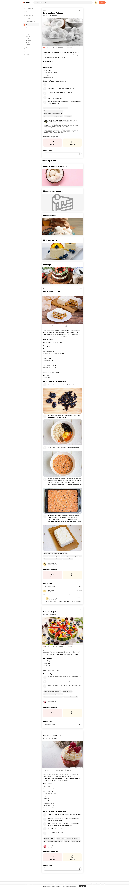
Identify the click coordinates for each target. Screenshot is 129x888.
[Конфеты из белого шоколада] (62, 177)
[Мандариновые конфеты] (62, 202)
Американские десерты (49, 838)
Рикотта (45, 70)
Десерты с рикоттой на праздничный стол (53, 113)
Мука (44, 356)
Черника (45, 665)
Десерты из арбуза (67, 691)
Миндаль (45, 77)
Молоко (45, 358)
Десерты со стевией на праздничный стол (53, 116)
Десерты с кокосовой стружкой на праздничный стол (55, 108)
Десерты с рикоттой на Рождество (51, 556)
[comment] (80, 154)
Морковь (45, 353)
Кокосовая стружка (48, 72)
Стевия (45, 75)
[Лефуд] (27, 2)
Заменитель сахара (48, 372)
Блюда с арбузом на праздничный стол (52, 691)
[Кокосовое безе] (62, 226)
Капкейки (67, 841)
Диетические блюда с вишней (70, 696)
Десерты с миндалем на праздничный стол (53, 110)
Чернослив (46, 363)
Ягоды (44, 670)
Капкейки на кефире (76, 841)
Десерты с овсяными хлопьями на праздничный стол (55, 553)
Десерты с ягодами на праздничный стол (53, 696)
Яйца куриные (46, 360)
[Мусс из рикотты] (62, 251)
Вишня (45, 668)
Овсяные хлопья (47, 351)
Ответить (79, 590)
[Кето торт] (62, 275)
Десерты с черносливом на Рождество (52, 558)
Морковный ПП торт (67, 558)
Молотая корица (47, 367)
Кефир (45, 801)
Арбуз (44, 661)
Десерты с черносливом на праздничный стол (71, 556)
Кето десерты (68, 116)
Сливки (45, 805)
